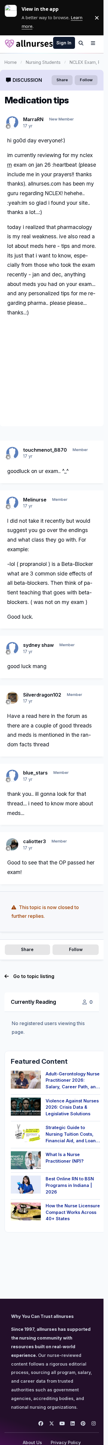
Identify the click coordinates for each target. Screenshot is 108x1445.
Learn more (13, 17)
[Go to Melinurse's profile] (12, 503)
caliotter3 (34, 841)
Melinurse (34, 500)
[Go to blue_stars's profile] (12, 776)
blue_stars (35, 773)
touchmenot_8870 (45, 450)
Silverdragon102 (42, 695)
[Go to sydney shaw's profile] (12, 648)
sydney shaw (38, 645)
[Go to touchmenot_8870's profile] (12, 453)
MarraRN (33, 119)
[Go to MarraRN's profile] (12, 122)
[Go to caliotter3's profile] (12, 844)
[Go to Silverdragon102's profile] (12, 698)
